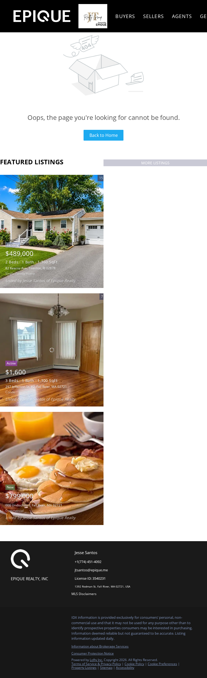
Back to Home (103, 135)
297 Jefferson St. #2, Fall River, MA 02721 (36, 386)
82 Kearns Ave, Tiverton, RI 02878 (30, 268)
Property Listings (83, 667)
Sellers (153, 16)
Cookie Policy (134, 664)
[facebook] (15, 619)
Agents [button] (182, 16)
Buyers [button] (125, 16)
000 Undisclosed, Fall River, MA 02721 (33, 505)
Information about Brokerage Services (100, 646)
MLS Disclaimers (83, 594)
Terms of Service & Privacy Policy (96, 664)
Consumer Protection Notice (92, 653)
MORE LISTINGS (155, 162)
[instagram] (26, 619)
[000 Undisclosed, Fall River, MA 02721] (52, 468)
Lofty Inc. (96, 660)
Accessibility (125, 667)
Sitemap (106, 667)
